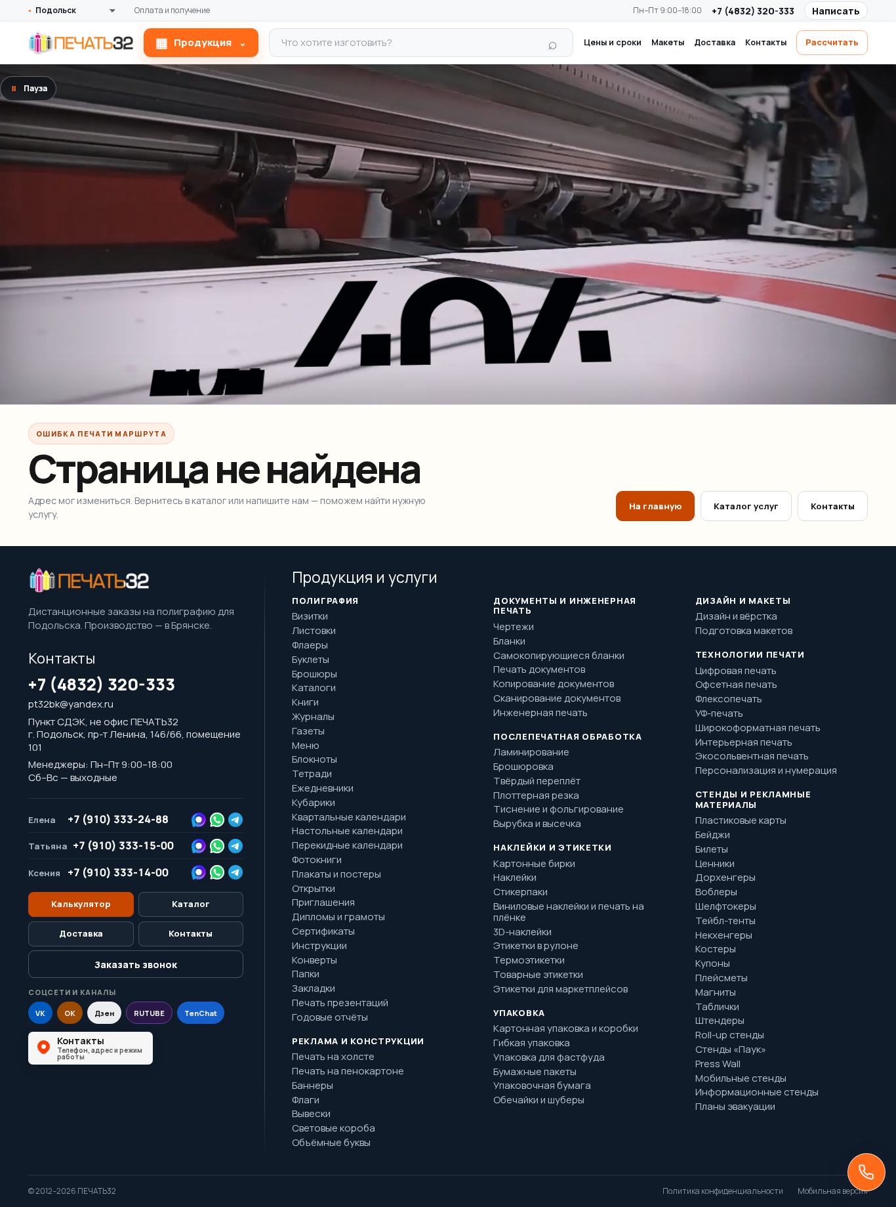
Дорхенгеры (725, 877)
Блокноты (314, 759)
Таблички (717, 1007)
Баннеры (312, 1085)
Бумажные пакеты (535, 1072)
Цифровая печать (736, 671)
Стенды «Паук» (730, 1049)
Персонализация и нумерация (766, 770)
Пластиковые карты (740, 820)
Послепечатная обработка (567, 737)
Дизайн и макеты (743, 601)
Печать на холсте (333, 1057)
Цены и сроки (612, 42)
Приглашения (323, 902)
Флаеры (310, 645)
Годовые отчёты (330, 1017)
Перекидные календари (347, 845)
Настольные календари (347, 831)
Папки (305, 974)
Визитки (310, 616)
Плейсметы (721, 978)
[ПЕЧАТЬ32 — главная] (80, 42)
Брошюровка (523, 767)
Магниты (715, 992)
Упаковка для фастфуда (549, 1057)
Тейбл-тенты (725, 921)
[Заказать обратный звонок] (866, 1172)
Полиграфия (325, 601)
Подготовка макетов (743, 631)
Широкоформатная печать (758, 728)
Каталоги (314, 688)
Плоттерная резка (536, 795)
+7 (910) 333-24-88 (118, 819)
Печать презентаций (340, 1003)
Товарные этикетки (538, 975)
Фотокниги (317, 860)
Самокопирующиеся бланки (558, 656)
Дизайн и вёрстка (736, 616)
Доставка (714, 42)
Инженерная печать (540, 713)
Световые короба (333, 1128)
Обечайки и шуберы (538, 1100)
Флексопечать (728, 699)
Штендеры (719, 1021)
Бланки (509, 641)
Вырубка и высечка (537, 824)
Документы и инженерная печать (564, 606)
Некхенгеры (723, 935)
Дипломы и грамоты (338, 917)
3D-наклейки (522, 932)
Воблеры (716, 892)
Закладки (313, 988)
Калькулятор (80, 904)
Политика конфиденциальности (722, 1191)
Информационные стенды (757, 1092)
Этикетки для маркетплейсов (560, 989)
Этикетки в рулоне (536, 946)
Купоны (712, 963)
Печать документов (539, 669)
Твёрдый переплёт (536, 781)
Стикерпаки (520, 892)
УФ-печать (719, 713)
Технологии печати (750, 655)
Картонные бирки (534, 864)
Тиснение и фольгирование (558, 809)
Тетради (312, 774)
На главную (655, 506)
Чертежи (513, 627)
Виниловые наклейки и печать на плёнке (568, 912)
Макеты (667, 42)
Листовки (314, 631)
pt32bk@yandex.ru (70, 704)
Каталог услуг (746, 506)
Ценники (715, 864)
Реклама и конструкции (358, 1041)
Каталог (191, 904)
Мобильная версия (833, 1191)
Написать (836, 11)
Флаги (305, 1100)
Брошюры (314, 674)
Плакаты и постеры (336, 874)
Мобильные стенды (740, 1078)
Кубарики (313, 803)
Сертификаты (323, 931)
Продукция (201, 42)
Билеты (711, 849)
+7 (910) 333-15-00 (123, 845)
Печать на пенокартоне (348, 1071)
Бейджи (712, 835)
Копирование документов (553, 684)
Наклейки (515, 877)
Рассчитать (832, 42)
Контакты (765, 42)
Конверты (314, 960)
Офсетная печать (736, 684)
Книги (305, 702)
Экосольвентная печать (752, 756)
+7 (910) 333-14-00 (118, 872)
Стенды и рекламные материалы (753, 800)
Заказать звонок (135, 964)
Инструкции (319, 946)
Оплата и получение (172, 10)
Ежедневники (323, 788)
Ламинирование (531, 752)
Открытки (313, 889)
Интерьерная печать (743, 742)
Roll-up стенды (729, 1035)
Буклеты (310, 660)
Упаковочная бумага (542, 1085)
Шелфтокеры (725, 906)
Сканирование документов (557, 698)
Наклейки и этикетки (552, 848)
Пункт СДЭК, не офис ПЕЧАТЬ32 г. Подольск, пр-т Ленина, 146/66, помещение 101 (134, 734)
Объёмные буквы (331, 1143)
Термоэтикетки (529, 960)
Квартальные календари (349, 817)
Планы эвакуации (735, 1106)
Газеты (308, 731)
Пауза (29, 88)
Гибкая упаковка (531, 1043)
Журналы (313, 717)
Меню (305, 746)
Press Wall (718, 1064)
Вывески (311, 1114)
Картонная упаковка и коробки (565, 1028)
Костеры (715, 949)
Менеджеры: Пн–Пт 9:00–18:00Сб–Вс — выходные (100, 771)
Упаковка (519, 1013)
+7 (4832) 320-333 (753, 11)
